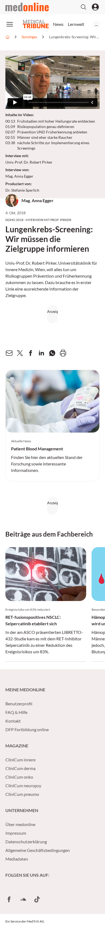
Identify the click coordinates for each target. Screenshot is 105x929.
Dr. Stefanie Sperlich (22, 190)
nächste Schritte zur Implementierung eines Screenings (53, 145)
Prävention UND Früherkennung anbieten (52, 132)
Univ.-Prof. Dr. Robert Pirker (28, 162)
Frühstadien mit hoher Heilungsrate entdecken (56, 121)
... (96, 24)
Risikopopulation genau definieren (45, 126)
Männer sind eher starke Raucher (44, 137)
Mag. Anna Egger (19, 176)
